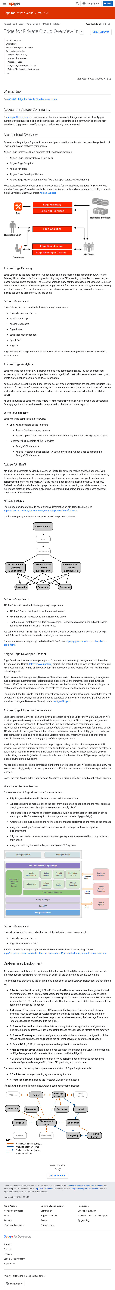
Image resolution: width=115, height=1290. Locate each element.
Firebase (8, 1254)
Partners (8, 1220)
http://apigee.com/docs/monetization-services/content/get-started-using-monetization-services (55, 953)
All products (9, 1263)
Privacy (7, 1276)
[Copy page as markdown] (77, 31)
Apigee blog (83, 1220)
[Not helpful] (109, 24)
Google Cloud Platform (14, 1259)
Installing (56, 24)
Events (7, 1215)
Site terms (18, 1276)
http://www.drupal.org (40, 664)
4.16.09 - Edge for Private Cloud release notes (32, 99)
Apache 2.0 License (44, 1189)
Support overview (49, 1215)
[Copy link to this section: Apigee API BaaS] (29, 465)
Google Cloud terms (35, 1276)
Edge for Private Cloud (19, 13)
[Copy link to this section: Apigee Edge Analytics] (36, 364)
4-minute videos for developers (92, 1215)
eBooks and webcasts (14, 1225)
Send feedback (101, 32)
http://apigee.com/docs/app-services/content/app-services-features (40, 510)
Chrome (7, 1249)
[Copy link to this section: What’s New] (25, 92)
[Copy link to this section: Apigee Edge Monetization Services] (54, 710)
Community (46, 1211)
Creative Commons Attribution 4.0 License (85, 1186)
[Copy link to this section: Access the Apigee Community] (54, 110)
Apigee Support (48, 192)
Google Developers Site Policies (84, 1189)
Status (44, 1220)
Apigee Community (18, 117)
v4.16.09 (43, 13)
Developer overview (87, 1211)
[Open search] (77, 3)
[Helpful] (104, 24)
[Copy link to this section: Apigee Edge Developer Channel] (49, 654)
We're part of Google (13, 1211)
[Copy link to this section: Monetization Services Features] (42, 786)
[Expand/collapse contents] (20, 40)
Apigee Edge (9, 24)
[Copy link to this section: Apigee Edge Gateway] (35, 268)
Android (7, 1244)
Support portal (47, 1225)
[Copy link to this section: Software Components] (32, 301)
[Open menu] (5, 3)
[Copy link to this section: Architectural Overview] (41, 135)
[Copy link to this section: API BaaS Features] (27, 501)
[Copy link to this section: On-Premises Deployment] (45, 963)
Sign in (107, 3)
